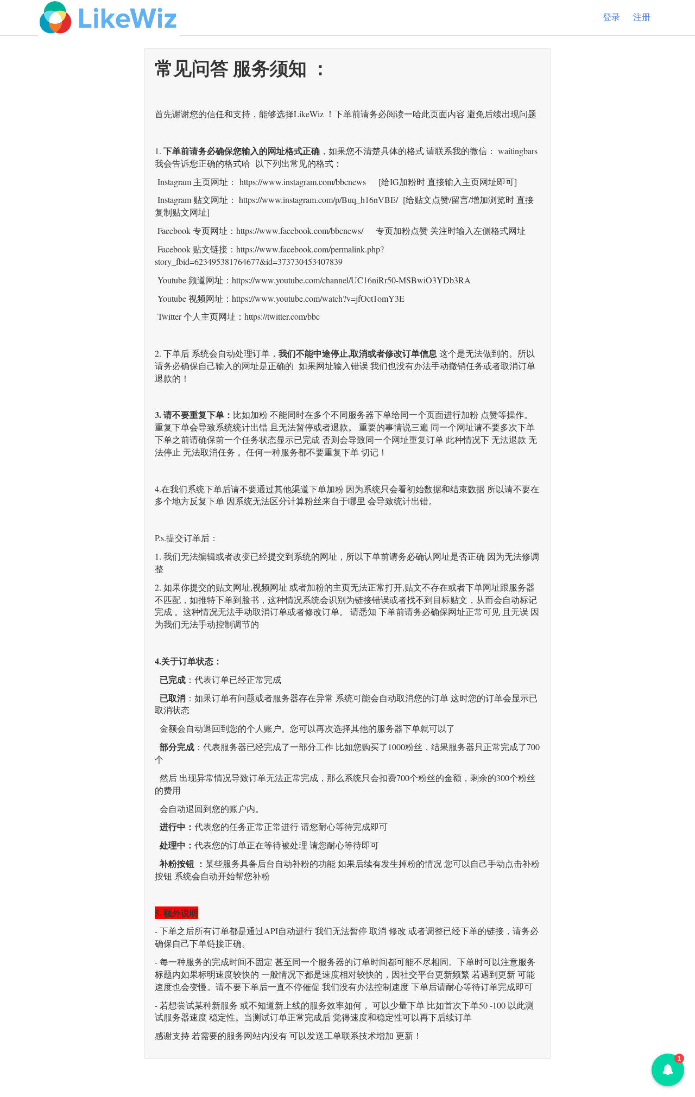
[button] (668, 1070)
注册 (641, 17)
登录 (611, 17)
